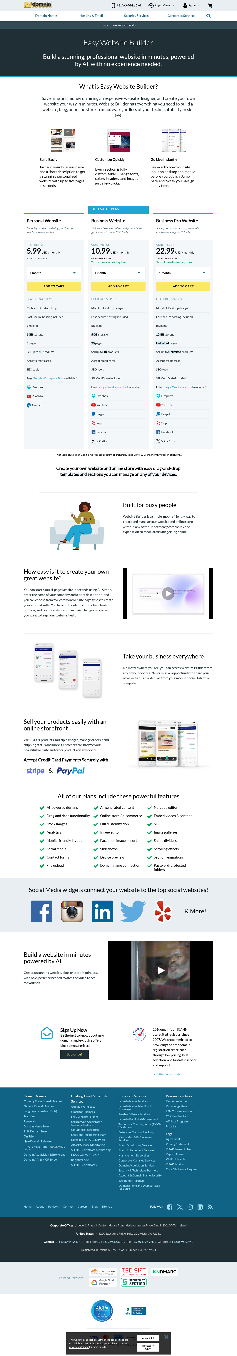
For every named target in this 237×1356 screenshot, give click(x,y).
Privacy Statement (177, 1144)
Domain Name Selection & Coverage (135, 1107)
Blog (95, 1206)
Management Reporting (133, 1155)
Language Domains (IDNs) (40, 1111)
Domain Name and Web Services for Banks (139, 1187)
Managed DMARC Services (88, 1139)
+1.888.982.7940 (182, 1241)
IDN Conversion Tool (179, 1111)
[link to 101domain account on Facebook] (170, 1209)
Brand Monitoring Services (135, 1145)
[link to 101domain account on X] (180, 1209)
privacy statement (79, 1346)
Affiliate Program (177, 1121)
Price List (172, 1126)
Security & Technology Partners (138, 1170)
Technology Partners (131, 1180)
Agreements (173, 1139)
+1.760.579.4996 (143, 1241)
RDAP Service (174, 1164)
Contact (68, 1206)
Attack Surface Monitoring (88, 1145)
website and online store (111, 468)
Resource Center (176, 1101)
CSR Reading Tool (177, 1116)
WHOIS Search (175, 1159)
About (40, 1206)
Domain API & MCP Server (41, 1159)
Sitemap (107, 1206)
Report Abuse (174, 1154)
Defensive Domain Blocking (135, 1132)
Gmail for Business (83, 1111)
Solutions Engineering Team (88, 1134)
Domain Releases (38, 1141)
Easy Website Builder (84, 1116)
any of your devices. (158, 474)
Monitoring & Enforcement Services (135, 1138)
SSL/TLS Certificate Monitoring (91, 1149)
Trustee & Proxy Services (134, 1114)
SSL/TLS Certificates (84, 1164)
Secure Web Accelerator (86, 1121)
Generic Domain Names (39, 1106)
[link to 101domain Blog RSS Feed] (210, 1209)
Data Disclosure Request (181, 1169)
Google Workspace (83, 1106)
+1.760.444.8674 (69, 1241)
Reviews (53, 1206)
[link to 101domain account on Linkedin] (200, 1209)
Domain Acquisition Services (136, 1165)
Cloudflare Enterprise (85, 1129)
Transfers (30, 1116)
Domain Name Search (37, 1126)
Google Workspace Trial (48, 378)
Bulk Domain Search (36, 1131)
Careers (83, 1206)
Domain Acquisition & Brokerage (44, 1154)
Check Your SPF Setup (85, 1154)
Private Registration (36, 1146)
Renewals (30, 1121)
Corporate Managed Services (136, 1160)
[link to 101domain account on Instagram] (190, 1209)
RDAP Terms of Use (178, 1149)
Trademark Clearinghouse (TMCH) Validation (140, 1125)
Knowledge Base (176, 1106)
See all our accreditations (168, 1074)
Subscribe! (74, 1054)
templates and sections (81, 474)
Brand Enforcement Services (136, 1150)
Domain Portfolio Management (138, 1119)
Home (27, 1206)
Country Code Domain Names (43, 1101)
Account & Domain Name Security (140, 1175)
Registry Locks (80, 1159)
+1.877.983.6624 (111, 1241)
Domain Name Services (133, 1101)
